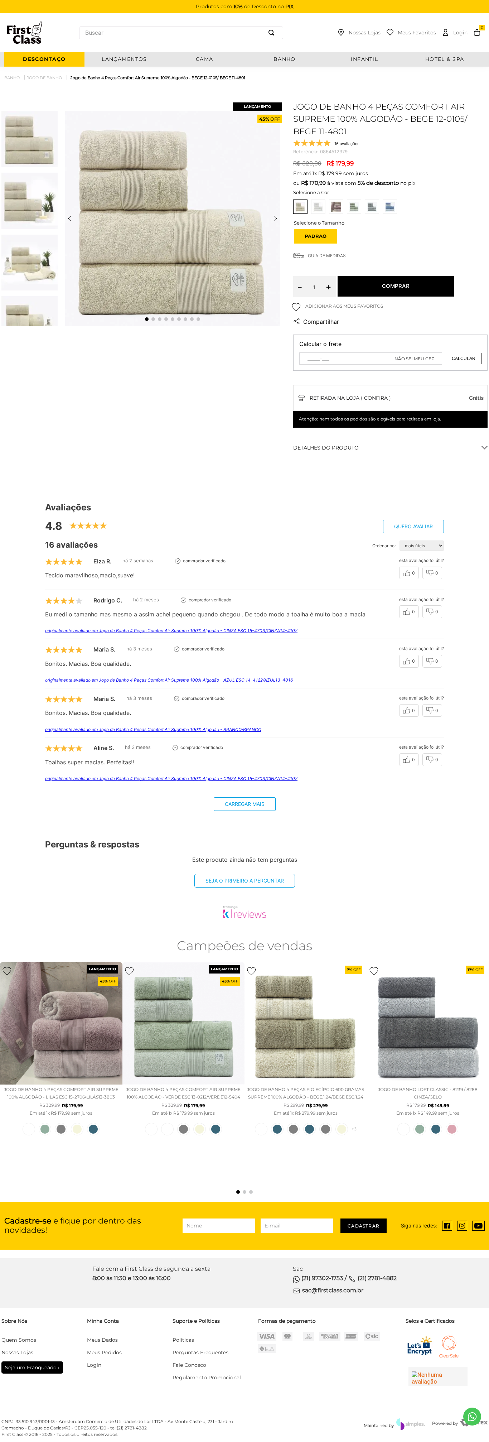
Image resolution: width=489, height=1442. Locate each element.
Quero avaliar (413, 526)
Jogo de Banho (44, 77)
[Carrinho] (477, 32)
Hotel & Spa (444, 59)
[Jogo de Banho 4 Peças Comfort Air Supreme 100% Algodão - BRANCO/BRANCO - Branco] (28, 1129)
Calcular (463, 358)
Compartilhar (321, 321)
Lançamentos (124, 59)
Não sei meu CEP (414, 358)
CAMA (204, 59)
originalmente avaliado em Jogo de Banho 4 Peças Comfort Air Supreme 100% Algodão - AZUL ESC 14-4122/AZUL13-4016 (169, 680)
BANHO (284, 59)
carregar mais (245, 804)
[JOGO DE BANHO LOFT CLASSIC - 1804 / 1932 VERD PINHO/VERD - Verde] (419, 1129)
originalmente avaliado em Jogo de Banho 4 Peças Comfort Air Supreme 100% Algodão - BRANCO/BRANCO (153, 729)
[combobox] (181, 33)
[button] (315, 236)
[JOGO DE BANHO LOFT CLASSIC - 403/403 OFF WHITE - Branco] (403, 1129)
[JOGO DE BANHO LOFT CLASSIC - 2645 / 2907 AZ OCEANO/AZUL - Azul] (435, 1129)
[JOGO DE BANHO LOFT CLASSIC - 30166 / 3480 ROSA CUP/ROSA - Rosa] (451, 1129)
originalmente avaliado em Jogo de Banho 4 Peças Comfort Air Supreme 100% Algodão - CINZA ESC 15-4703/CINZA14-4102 (171, 630)
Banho (12, 77)
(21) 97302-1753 (322, 1278)
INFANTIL (364, 59)
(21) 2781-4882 (377, 1278)
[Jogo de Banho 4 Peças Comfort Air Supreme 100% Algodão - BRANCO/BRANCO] (318, 207)
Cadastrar (363, 1226)
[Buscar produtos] (272, 33)
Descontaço (44, 59)
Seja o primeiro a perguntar (244, 881)
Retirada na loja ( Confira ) (350, 398)
